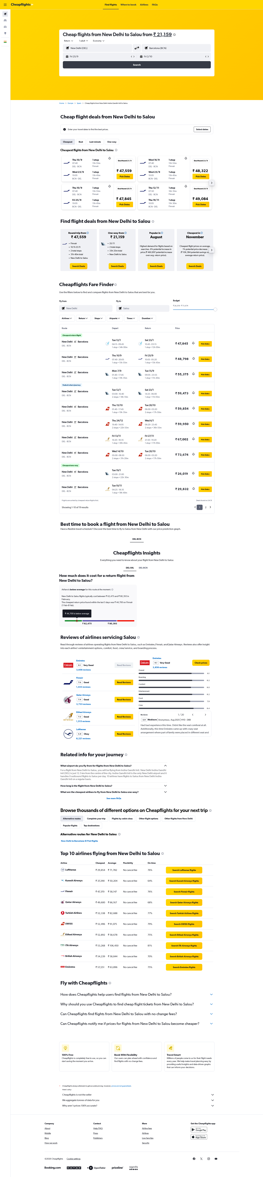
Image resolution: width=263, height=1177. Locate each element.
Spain (79, 103)
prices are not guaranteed (121, 1086)
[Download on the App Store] (199, 1137)
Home (61, 103)
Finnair (79, 678)
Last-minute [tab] (95, 142)
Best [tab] (81, 142)
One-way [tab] (111, 142)
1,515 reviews (83, 721)
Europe (70, 103)
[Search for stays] (5, 20)
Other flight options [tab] (148, 818)
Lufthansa (81, 729)
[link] (78, 266)
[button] (5, 4)
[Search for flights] (5, 14)
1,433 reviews (83, 687)
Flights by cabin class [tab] (122, 818)
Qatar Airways (83, 695)
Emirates (80, 660)
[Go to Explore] (5, 33)
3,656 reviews (83, 670)
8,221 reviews (83, 738)
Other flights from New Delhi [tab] (179, 818)
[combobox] (69, 40)
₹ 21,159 (162, 34)
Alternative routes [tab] (72, 818)
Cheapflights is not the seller (76, 1094)
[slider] (215, 309)
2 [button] (205, 507)
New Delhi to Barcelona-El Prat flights (79, 841)
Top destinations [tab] (92, 825)
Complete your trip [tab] (96, 818)
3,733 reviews (83, 704)
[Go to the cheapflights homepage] (22, 4)
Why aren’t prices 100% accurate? (79, 1105)
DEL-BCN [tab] (136, 539)
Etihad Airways (83, 712)
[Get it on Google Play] (199, 1129)
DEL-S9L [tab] (130, 568)
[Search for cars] (5, 27)
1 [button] (199, 507)
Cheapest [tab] (67, 142)
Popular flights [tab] (70, 825)
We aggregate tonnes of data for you (80, 1100)
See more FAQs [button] (114, 798)
